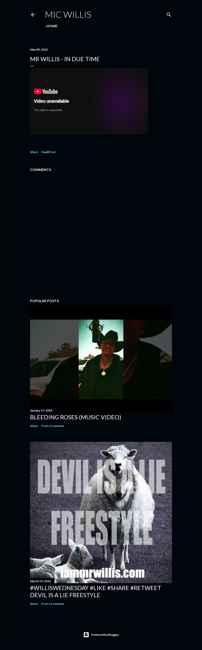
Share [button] (34, 152)
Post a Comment (52, 426)
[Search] (169, 13)
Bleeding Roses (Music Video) (75, 417)
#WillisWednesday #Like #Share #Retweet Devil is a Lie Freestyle (95, 591)
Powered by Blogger (105, 634)
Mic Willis (68, 14)
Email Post (48, 152)
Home (52, 26)
